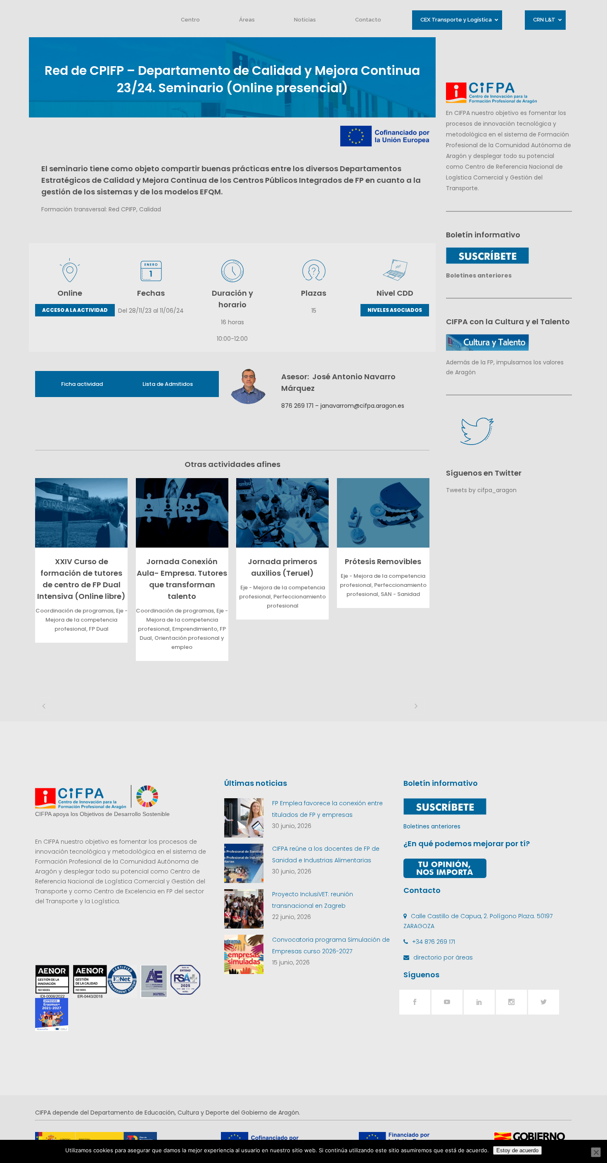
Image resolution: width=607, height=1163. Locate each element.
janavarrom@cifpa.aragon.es (362, 406)
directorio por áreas (443, 957)
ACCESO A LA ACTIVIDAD (75, 309)
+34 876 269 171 (433, 942)
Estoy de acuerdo (517, 1150)
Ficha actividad (82, 384)
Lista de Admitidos (167, 384)
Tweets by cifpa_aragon (481, 490)
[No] (596, 1152)
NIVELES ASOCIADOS (395, 309)
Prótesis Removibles (383, 561)
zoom (79, 512)
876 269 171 (297, 406)
